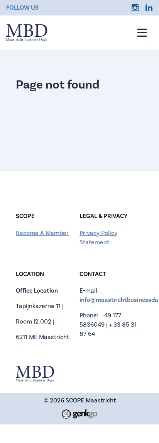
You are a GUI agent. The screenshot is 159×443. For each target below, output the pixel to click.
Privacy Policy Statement (98, 237)
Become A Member (42, 233)
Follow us (22, 8)
